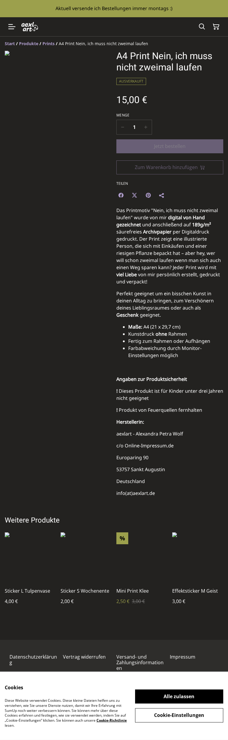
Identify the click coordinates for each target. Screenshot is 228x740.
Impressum (182, 657)
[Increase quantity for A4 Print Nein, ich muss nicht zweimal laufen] (146, 127)
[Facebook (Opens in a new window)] (120, 195)
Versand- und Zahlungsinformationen (140, 662)
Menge (123, 115)
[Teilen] (161, 195)
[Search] (202, 26)
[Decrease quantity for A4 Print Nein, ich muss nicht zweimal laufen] (122, 127)
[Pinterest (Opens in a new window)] (148, 195)
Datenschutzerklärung (33, 660)
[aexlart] (29, 26)
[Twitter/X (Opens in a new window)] (134, 195)
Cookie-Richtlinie (111, 720)
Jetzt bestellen (170, 146)
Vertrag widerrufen (84, 657)
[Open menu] (12, 26)
